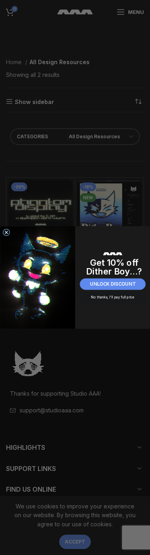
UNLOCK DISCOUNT (112, 284)
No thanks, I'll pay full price (112, 297)
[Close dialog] (6, 232)
